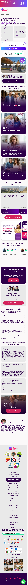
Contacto (13, 503)
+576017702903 (15, 489)
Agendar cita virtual (13, 81)
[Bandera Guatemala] (5, 543)
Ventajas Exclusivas (13, 505)
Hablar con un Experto (13, 302)
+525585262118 (15, 495)
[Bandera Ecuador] (21, 539)
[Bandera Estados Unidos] (18, 539)
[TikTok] (23, 530)
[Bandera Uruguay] (12, 543)
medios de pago (16, 554)
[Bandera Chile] (8, 539)
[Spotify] (17, 530)
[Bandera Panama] (15, 543)
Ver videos (14, 280)
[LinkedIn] (20, 530)
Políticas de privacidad (13, 519)
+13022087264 (17, 493)
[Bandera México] (8, 543)
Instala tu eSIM (13, 524)
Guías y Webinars (13, 510)
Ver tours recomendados (13, 217)
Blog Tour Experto (13, 507)
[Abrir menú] (24, 9)
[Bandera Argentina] (5, 539)
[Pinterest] (13, 530)
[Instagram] (3, 530)
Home (2, 14)
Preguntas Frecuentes (13, 515)
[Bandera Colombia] (12, 539)
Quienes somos (13, 500)
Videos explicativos (13, 522)
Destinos (7, 14)
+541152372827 (16, 485)
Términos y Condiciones (13, 517)
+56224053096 (15, 487)
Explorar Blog (13, 411)
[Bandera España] (15, 539)
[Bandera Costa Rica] (18, 543)
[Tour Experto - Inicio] (4, 9)
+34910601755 (15, 491)
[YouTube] (10, 530)
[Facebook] (7, 530)
